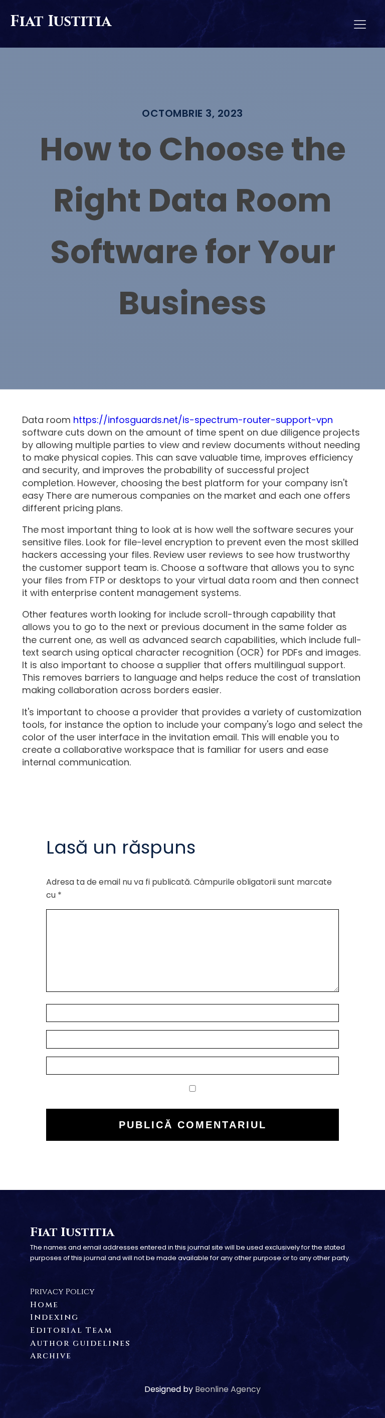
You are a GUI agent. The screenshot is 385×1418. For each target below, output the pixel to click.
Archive (51, 1355)
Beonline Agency (228, 1389)
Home (44, 1304)
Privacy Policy (62, 1291)
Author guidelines (80, 1343)
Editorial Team (71, 1330)
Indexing (54, 1317)
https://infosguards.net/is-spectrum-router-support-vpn (203, 420)
